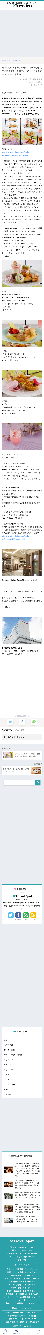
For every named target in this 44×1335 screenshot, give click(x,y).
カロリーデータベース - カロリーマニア (23, 1313)
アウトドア (8, 1060)
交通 (6, 1040)
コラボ (6, 1075)
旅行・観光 (8, 1045)
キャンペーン (9, 1070)
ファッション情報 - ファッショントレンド (22, 1278)
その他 (6, 1090)
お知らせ (7, 1095)
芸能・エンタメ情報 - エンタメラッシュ (23, 1272)
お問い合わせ (32, 1254)
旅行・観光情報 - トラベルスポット (23, 1291)
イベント (7, 1065)
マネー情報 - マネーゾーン (22, 1288)
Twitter (11, 919)
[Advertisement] (22, 33)
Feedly (26, 919)
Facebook (18, 919)
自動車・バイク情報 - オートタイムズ (23, 1294)
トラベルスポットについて (23, 1247)
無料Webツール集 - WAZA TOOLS (22, 1319)
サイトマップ (23, 1260)
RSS (33, 919)
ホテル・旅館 (19, 730)
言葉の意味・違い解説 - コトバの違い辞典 (22, 1322)
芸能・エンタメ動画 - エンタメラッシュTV (23, 1303)
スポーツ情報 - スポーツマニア (23, 1285)
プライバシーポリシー (23, 1250)
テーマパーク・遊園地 (13, 1055)
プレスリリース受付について (23, 1257)
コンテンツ (8, 1080)
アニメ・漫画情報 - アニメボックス (23, 1269)
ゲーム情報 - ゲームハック (22, 1275)
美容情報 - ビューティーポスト (23, 1282)
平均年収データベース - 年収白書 (23, 1316)
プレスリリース (10, 1085)
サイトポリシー (15, 1254)
